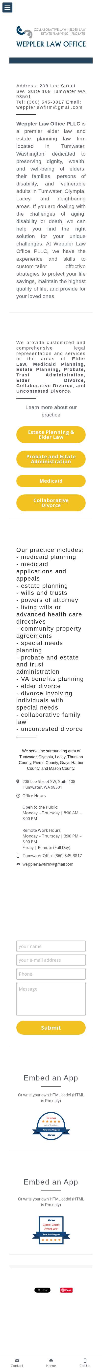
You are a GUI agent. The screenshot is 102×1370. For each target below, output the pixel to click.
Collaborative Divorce (51, 503)
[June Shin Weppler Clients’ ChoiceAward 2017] (51, 1244)
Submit (51, 1027)
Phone (25, 974)
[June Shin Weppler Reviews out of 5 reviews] (51, 1139)
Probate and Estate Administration (51, 459)
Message (28, 989)
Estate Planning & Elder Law (51, 434)
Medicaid (51, 480)
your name (30, 946)
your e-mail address (40, 960)
